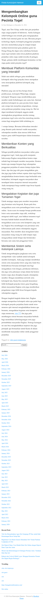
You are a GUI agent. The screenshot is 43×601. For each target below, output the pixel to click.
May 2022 (5, 511)
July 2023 (4, 474)
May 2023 (5, 480)
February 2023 (6, 491)
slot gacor (4, 572)
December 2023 (6, 457)
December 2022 (6, 497)
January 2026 (5, 372)
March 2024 (5, 447)
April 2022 (5, 514)
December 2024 (6, 416)
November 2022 (6, 501)
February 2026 (6, 369)
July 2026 (4, 355)
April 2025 (5, 403)
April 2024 (5, 443)
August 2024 (5, 430)
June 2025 (5, 396)
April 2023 (5, 484)
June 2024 (5, 436)
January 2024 (5, 453)
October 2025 (6, 382)
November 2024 (6, 420)
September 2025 (6, 386)
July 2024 (4, 433)
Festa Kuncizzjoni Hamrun (12, 3)
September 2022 (6, 508)
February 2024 (6, 450)
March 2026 (5, 365)
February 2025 (6, 409)
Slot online (5, 589)
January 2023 (5, 494)
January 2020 (5, 524)
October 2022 (6, 504)
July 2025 (4, 392)
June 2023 (5, 477)
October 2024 (6, 423)
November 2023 (6, 460)
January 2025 (5, 413)
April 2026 (5, 362)
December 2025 (6, 376)
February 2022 (6, 521)
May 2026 (5, 359)
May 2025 (5, 399)
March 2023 (5, 487)
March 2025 (5, 406)
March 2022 (5, 518)
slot (3, 577)
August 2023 (5, 470)
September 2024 (6, 426)
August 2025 (5, 389)
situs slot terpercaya (7, 568)
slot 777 (18, 313)
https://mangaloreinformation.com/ (12, 585)
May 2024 (5, 440)
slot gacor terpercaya (18, 340)
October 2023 (6, 463)
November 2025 (6, 379)
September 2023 (6, 467)
